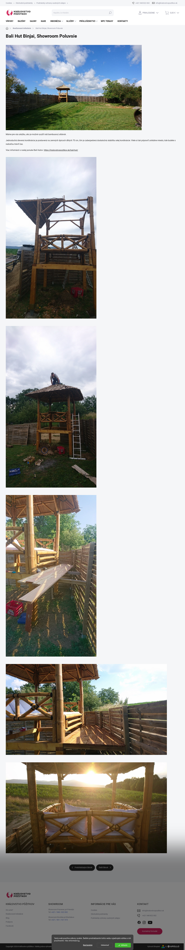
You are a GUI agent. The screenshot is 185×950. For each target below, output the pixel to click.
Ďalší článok (103, 867)
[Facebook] (139, 922)
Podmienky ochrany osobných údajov (51, 3)
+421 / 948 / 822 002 (59, 912)
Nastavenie (87, 945)
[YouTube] (150, 922)
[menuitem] (10, 21)
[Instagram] (144, 922)
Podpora (9, 922)
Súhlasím (124, 945)
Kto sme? (9, 910)
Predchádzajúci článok (83, 867)
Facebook (9, 926)
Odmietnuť (105, 945)
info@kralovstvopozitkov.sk (153, 911)
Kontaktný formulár (149, 931)
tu (79, 941)
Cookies (9, 3)
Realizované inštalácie (14, 914)
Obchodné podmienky (24, 3)
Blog (7, 918)
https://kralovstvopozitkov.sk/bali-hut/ (61, 150)
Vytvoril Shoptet (153, 946)
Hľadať (110, 13)
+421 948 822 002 (149, 916)
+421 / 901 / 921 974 (59, 920)
